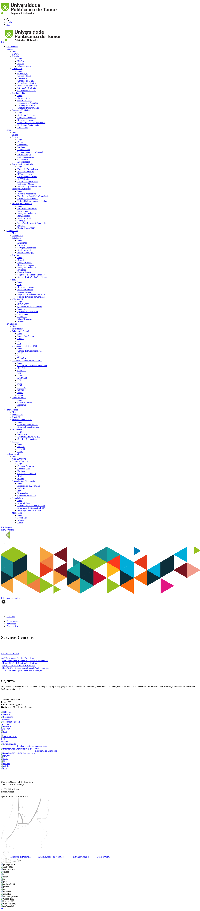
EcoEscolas (22, 316)
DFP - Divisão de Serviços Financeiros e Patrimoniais (25, 660)
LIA (19, 343)
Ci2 (19, 356)
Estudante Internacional (22, 419)
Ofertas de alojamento (26, 496)
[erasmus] (5, 763)
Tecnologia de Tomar (26, 105)
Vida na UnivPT (14, 454)
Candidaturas (12, 46)
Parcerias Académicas (21, 189)
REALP (15, 441)
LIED (19, 383)
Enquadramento (13, 621)
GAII (19, 341)
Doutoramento (23, 149)
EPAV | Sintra (23, 179)
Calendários (22, 211)
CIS (19, 373)
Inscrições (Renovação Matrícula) (31, 223)
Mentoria (21, 309)
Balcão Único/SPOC (26, 228)
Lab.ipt (20, 338)
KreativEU (16, 417)
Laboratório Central (20, 331)
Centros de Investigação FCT (24, 346)
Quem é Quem (103, 857)
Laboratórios (22, 127)
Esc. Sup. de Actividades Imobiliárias (33, 196)
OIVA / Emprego (24, 319)
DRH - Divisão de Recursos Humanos (18, 665)
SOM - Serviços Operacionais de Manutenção (22, 670)
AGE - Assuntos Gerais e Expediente (18, 658)
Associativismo (18, 498)
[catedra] (5, 766)
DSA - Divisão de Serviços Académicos (19, 663)
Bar (19, 491)
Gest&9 (20, 395)
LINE (19, 385)
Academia (21, 405)
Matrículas (21, 221)
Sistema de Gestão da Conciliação (32, 277)
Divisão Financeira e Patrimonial (31, 122)
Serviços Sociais (24, 218)
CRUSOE (21, 449)
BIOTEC (21, 368)
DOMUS (21, 375)
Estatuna (21, 471)
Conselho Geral (24, 76)
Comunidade (12, 230)
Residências (22, 493)
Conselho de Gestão (26, 81)
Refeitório (21, 488)
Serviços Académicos (26, 117)
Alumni (20, 321)
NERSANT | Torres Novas (29, 186)
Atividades (11, 624)
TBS (19, 407)
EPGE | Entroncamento (27, 181)
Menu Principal (7, 530)
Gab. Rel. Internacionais (27, 439)
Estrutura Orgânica (81, 857)
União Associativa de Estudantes (31, 505)
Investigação (12, 324)
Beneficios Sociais (25, 289)
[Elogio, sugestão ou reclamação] (8, 744)
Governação (17, 68)
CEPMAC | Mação (25, 184)
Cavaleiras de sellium (26, 473)
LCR (19, 380)
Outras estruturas (19, 397)
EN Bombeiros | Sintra (27, 176)
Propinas (21, 225)
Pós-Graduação (24, 154)
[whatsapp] (29, 862)
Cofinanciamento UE (26, 90)
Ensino (10, 130)
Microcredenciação (25, 157)
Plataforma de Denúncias (20, 857)
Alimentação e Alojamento (23, 481)
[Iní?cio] (29, 15)
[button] (2, 908)
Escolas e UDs (18, 93)
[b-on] (4, 768)
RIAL (20, 451)
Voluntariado (22, 314)
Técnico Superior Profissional (30, 152)
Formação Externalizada (22, 164)
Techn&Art (22, 358)
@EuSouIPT (17, 299)
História (15, 56)
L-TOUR (21, 387)
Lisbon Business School (27, 198)
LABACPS (22, 378)
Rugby (20, 476)
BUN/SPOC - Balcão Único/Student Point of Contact (25, 668)
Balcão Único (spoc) (26, 252)
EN (8, 24)
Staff (14, 279)
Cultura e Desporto (20, 461)
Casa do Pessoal (24, 272)
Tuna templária (23, 469)
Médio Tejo (17, 513)
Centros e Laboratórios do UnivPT (27, 360)
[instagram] (8, 862)
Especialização (23, 162)
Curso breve (22, 159)
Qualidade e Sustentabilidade (29, 306)
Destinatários (12, 626)
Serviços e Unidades (21, 110)
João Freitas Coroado (10, 653)
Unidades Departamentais (28, 108)
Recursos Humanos (25, 120)
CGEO (20, 353)
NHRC (20, 390)
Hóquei (20, 478)
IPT (3, 42)
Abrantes (21, 520)
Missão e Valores (24, 66)
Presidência (22, 78)
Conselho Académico (26, 83)
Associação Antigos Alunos (29, 510)
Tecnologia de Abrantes (27, 103)
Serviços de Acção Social (28, 125)
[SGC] (4, 758)
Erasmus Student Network (28, 427)
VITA (20, 392)
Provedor (21, 245)
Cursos (15, 137)
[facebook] (3, 862)
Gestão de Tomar (24, 100)
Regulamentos (23, 216)
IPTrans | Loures (24, 174)
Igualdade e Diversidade (27, 311)
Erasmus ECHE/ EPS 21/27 (29, 437)
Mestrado (21, 147)
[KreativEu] (6, 761)
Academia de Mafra (25, 171)
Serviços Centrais (24, 262)
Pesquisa (8, 527)
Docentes (16, 255)
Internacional (12, 410)
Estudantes (16, 238)
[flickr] (24, 862)
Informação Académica (22, 203)
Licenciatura (22, 144)
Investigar (21, 270)
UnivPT (10, 49)
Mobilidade (17, 429)
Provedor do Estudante (27, 86)
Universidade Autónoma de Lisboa (32, 201)
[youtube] (13, 862)
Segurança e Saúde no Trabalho (31, 275)
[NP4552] (5, 756)
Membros (11, 616)
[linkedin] (19, 862)
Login (9, 22)
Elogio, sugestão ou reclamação (51, 857)
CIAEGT (21, 370)
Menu (14, 51)
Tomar (20, 523)
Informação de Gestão (26, 88)
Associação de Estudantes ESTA (31, 508)
